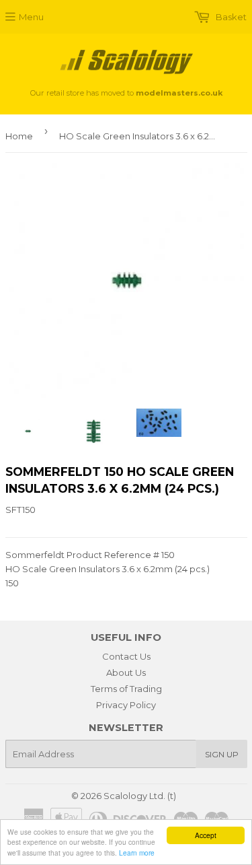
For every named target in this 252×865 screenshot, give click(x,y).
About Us (126, 672)
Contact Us (126, 656)
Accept (205, 835)
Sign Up (222, 754)
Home (19, 136)
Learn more (137, 852)
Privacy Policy (126, 704)
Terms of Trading (126, 688)
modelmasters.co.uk (179, 93)
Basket (230, 16)
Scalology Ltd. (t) (139, 795)
